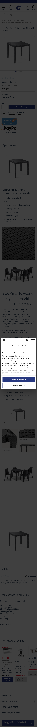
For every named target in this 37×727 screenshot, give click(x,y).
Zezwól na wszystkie (18, 379)
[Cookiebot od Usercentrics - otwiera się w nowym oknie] (26, 340)
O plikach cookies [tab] (28, 346)
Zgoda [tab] (6, 346)
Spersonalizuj (17, 385)
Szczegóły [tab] (15, 346)
